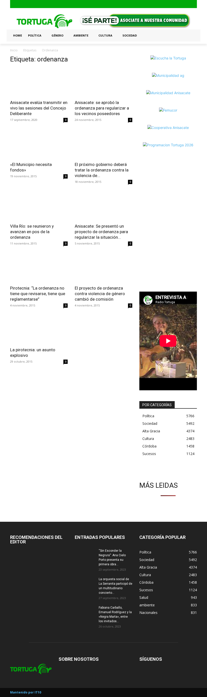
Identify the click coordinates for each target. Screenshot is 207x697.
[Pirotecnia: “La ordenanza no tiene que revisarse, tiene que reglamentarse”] (39, 268)
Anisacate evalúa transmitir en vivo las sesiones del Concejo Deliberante (38, 108)
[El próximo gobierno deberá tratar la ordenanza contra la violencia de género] (103, 144)
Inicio (14, 50)
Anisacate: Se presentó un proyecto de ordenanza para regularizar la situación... (101, 232)
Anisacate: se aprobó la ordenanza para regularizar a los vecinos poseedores (102, 108)
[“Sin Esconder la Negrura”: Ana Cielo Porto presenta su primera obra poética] (85, 555)
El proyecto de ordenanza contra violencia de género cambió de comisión (100, 294)
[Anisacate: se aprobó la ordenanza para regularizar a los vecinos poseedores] (103, 82)
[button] (191, 35)
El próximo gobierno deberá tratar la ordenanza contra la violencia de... (101, 170)
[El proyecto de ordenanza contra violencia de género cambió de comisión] (103, 268)
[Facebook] (177, 4)
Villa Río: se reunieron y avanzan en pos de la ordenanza (32, 232)
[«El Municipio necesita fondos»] (39, 144)
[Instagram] (185, 4)
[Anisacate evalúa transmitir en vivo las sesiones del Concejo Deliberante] (39, 82)
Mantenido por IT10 (25, 692)
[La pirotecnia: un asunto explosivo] (39, 330)
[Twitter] (193, 4)
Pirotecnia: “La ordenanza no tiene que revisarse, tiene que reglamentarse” (37, 294)
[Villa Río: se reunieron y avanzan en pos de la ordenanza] (39, 206)
